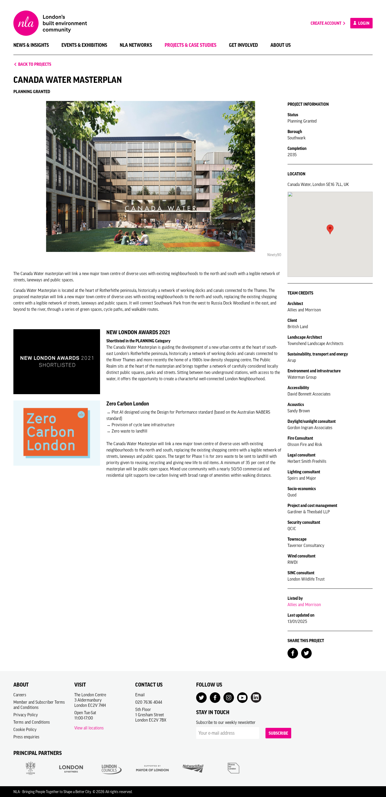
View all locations (89, 727)
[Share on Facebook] (293, 652)
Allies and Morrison (304, 604)
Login (363, 23)
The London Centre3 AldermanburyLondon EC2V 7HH (90, 700)
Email (140, 694)
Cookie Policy (24, 729)
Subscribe (278, 733)
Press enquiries (26, 736)
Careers (19, 694)
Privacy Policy (25, 714)
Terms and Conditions (31, 722)
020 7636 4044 (148, 702)
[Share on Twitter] (306, 652)
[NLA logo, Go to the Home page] (50, 23)
